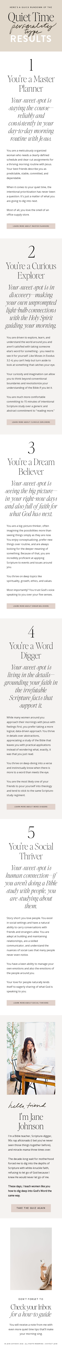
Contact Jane (51, 1344)
